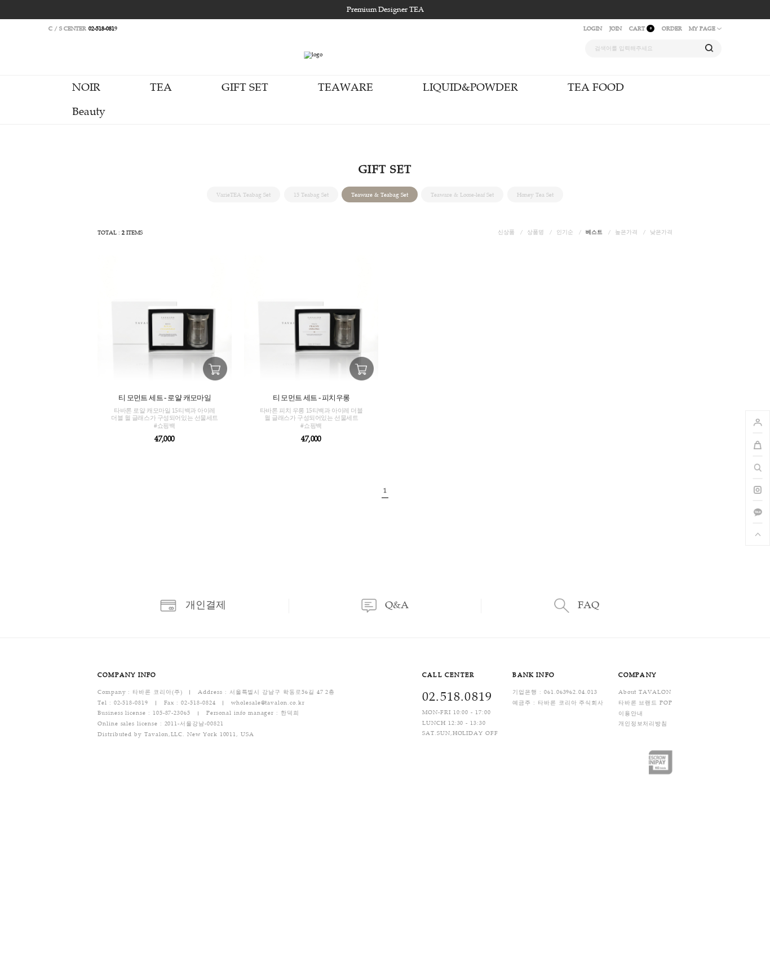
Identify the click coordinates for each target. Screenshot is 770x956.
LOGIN (592, 28)
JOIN (615, 28)
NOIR (86, 87)
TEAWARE (345, 87)
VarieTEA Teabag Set (243, 194)
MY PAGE (703, 28)
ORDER (672, 28)
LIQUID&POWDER (470, 87)
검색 (709, 48)
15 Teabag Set (311, 194)
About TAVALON (644, 692)
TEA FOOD (596, 87)
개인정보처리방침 (642, 724)
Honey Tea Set (535, 194)
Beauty (88, 111)
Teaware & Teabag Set (379, 194)
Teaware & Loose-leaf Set (462, 194)
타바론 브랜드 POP (645, 702)
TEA (161, 87)
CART (640, 28)
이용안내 (630, 713)
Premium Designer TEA (385, 9)
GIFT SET (245, 87)
